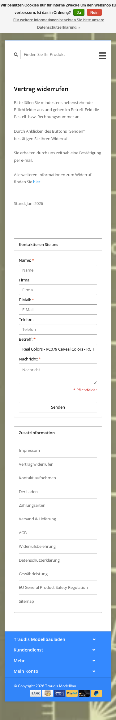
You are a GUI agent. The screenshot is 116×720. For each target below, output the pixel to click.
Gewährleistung (33, 573)
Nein (94, 12)
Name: (26, 260)
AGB (23, 532)
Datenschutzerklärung (39, 560)
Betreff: (27, 339)
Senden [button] (58, 407)
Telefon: (26, 319)
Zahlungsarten (32, 505)
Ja (79, 12)
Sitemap (26, 601)
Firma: (24, 280)
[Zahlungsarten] (36, 693)
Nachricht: (30, 359)
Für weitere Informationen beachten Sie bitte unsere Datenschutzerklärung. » (58, 24)
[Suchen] (16, 54)
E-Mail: (26, 299)
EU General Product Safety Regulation (53, 587)
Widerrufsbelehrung (37, 546)
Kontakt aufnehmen (37, 478)
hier (36, 182)
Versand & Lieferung (37, 519)
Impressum (29, 450)
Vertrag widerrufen (36, 464)
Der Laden (28, 491)
